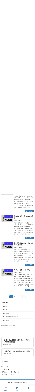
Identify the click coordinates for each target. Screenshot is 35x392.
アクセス (29, 390)
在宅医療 (6, 313)
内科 (5, 306)
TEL (17, 390)
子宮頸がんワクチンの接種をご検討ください (17, 351)
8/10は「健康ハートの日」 (22, 270)
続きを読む (29, 211)
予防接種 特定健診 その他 (11, 317)
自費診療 (6, 320)
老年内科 (6, 310)
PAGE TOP (32, 383)
